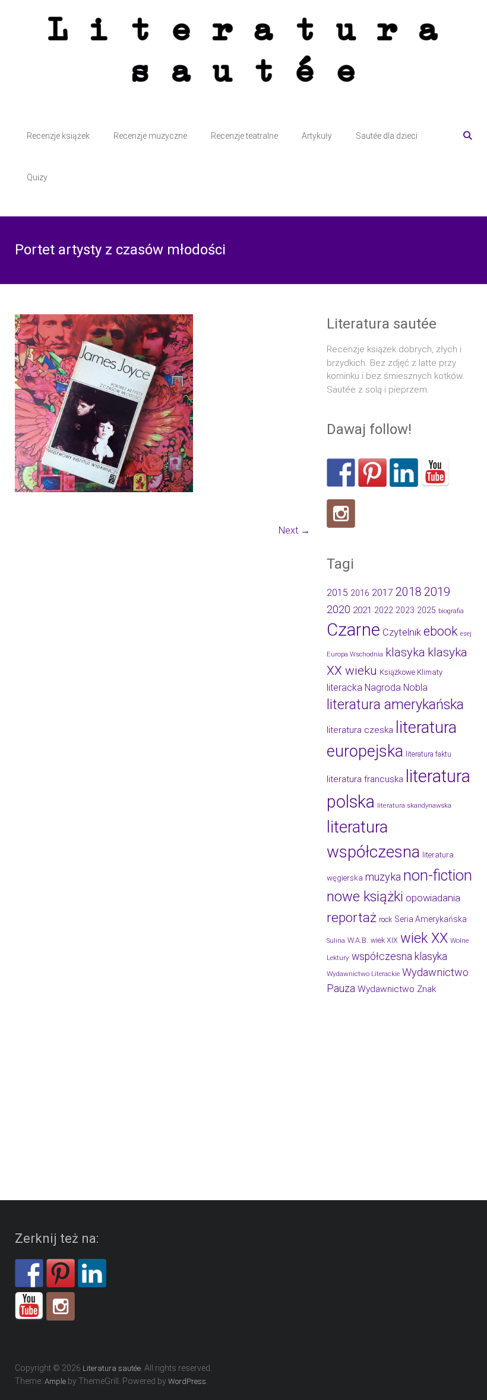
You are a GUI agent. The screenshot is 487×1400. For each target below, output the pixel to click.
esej (466, 633)
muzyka (383, 876)
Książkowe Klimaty (411, 672)
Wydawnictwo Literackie (363, 974)
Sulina (336, 941)
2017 (382, 592)
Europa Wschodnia (355, 654)
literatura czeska (360, 730)
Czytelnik (401, 632)
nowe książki (365, 896)
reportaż (352, 918)
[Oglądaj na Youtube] (435, 472)
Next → (294, 530)
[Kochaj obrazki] (341, 513)
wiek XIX (384, 940)
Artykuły (317, 136)
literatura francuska (365, 779)
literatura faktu (428, 754)
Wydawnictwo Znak (397, 989)
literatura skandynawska (414, 805)
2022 (383, 610)
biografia (451, 611)
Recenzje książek (58, 136)
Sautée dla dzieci (387, 136)
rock (385, 920)
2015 (337, 592)
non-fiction (437, 875)
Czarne (353, 630)
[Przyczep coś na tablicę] (372, 472)
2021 (362, 610)
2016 (359, 593)
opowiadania (433, 898)
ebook (440, 631)
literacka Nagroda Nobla (377, 687)
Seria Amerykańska (430, 919)
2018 (409, 592)
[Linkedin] (404, 472)
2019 (437, 592)
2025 (426, 610)
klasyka (405, 652)
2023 (405, 610)
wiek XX (424, 938)
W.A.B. (357, 940)
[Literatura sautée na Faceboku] (341, 472)
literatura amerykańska (395, 704)
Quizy (37, 177)
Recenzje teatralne (244, 136)
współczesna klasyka (399, 956)
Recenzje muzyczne (150, 136)
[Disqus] (163, 714)
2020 (338, 609)
